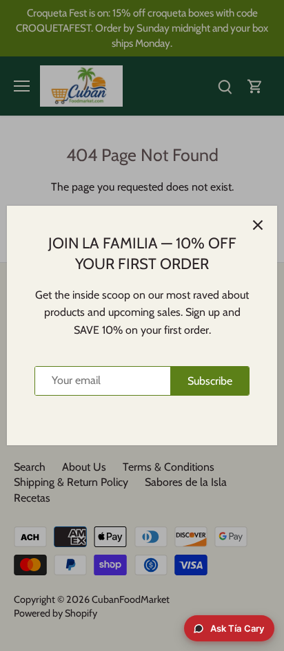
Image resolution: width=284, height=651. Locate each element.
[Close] (258, 225)
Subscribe (209, 380)
